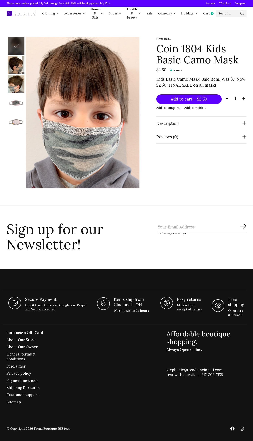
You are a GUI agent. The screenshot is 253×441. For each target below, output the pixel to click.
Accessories (72, 13)
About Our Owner (22, 347)
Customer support (22, 394)
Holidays (187, 13)
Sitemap (13, 402)
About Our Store (20, 340)
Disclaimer (16, 366)
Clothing (48, 13)
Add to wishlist (195, 108)
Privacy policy (18, 373)
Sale (149, 13)
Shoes (113, 13)
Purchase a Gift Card (24, 332)
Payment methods (22, 380)
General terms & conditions (20, 356)
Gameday (165, 13)
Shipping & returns (23, 387)
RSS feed (64, 429)
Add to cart (189, 99)
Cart (209, 13)
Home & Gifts (95, 13)
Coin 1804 (163, 39)
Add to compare (167, 108)
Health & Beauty (132, 13)
